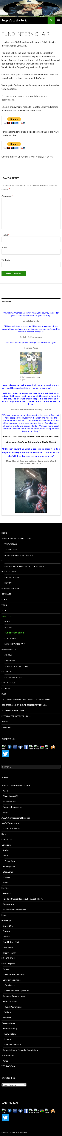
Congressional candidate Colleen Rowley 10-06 (24, 705)
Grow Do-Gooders (11, 828)
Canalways (10, 660)
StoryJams (6, 727)
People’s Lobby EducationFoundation (20, 1050)
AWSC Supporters (10, 823)
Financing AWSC (11, 796)
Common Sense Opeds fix (16, 666)
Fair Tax (5, 561)
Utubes (6, 877)
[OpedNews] (4, 747)
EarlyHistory (10, 1033)
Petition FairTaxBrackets (14, 909)
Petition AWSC (10, 801)
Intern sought (9, 952)
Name (5, 234)
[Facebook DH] (26, 747)
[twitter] (47, 747)
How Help (7, 616)
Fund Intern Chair (14, 633)
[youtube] (36, 747)
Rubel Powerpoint (13, 677)
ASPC (6, 790)
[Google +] (42, 747)
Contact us (10, 638)
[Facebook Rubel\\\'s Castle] (20, 747)
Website (6, 259)
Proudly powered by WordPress (14, 1132)
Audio (4, 610)
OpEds (4, 599)
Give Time (9, 627)
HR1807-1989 (8, 958)
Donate (8, 622)
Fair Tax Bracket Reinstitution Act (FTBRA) (24, 566)
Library (8, 583)
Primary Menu (58, 20)
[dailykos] (53, 747)
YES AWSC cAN (11, 544)
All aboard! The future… (13, 710)
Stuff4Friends (8, 683)
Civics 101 (8, 925)
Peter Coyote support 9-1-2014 (16, 716)
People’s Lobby (9, 572)
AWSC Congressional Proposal (19, 555)
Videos (5, 721)
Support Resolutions (12, 807)
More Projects (9, 649)
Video (4, 605)
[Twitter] (5, 753)
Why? (5, 812)
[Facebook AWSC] (9, 747)
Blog (4, 694)
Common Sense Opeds (14, 974)
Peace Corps (11, 861)
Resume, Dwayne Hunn (15, 644)
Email (5, 247)
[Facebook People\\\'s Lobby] (15, 747)
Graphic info (8, 904)
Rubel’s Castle (8, 672)
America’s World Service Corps (16, 538)
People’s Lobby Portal (15, 20)
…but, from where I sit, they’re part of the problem (26, 699)
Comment (7, 196)
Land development (11, 979)
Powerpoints (9, 866)
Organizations (12, 577)
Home (4, 533)
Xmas (5, 1060)
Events (6, 936)
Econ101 (6, 688)
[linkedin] (31, 747)
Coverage (6, 594)
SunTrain (9, 655)
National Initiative (10, 588)
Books (6, 969)
